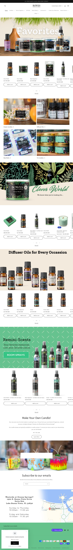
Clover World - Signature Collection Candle (62, 231)
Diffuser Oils (40, 127)
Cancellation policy (65, 547)
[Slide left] (33, 90)
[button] (5, 5)
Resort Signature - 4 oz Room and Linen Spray (34, 397)
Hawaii (31, 309)
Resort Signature (33, 78)
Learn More (36, 437)
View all (36, 93)
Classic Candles (8, 127)
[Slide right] (39, 90)
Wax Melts (6, 158)
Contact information (56, 547)
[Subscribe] (47, 484)
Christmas (59, 309)
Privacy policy (34, 547)
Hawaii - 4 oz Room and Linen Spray (54, 397)
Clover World (6, 78)
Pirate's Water (46, 309)
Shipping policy (48, 547)
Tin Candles (40, 158)
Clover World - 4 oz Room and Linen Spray (63, 79)
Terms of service (41, 547)
